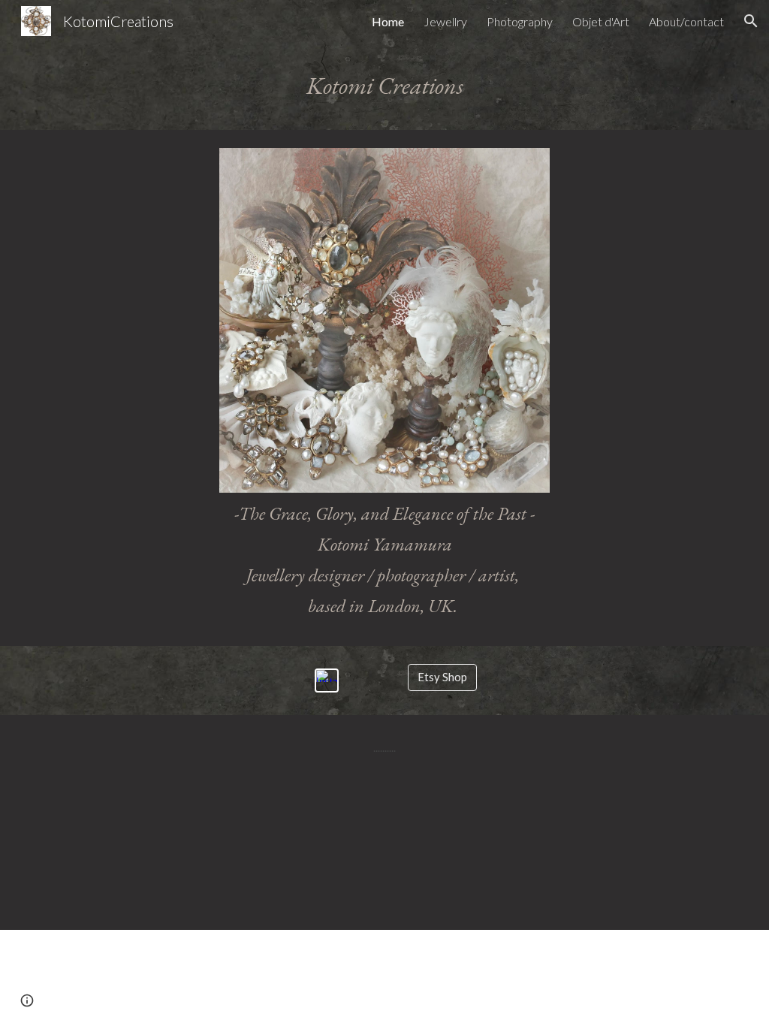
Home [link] (388, 21)
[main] (385, 86)
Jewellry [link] (445, 21)
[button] (751, 21)
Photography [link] (520, 21)
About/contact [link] (686, 21)
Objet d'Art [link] (600, 21)
